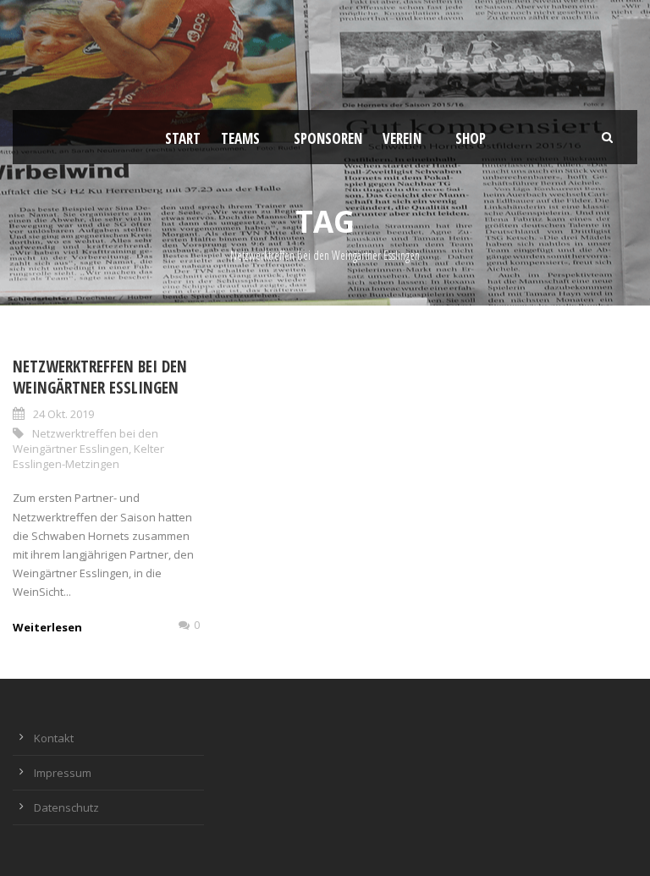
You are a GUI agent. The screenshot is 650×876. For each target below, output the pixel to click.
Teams (240, 138)
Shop (470, 138)
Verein (402, 138)
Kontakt (54, 738)
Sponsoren (328, 138)
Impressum (62, 772)
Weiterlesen (47, 627)
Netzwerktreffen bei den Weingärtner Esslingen (100, 377)
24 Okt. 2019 (63, 413)
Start (183, 138)
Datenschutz (66, 807)
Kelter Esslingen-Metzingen (88, 456)
